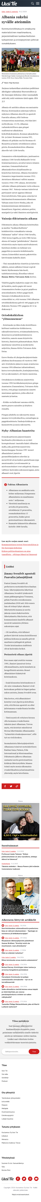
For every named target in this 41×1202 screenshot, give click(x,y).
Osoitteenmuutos (8, 1112)
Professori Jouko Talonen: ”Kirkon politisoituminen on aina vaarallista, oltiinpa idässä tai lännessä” (19, 856)
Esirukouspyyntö (8, 1115)
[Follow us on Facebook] (18, 1178)
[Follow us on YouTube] (36, 1178)
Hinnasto (5, 1139)
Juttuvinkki (5, 1101)
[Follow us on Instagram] (30, 1178)
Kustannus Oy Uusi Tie (10, 1132)
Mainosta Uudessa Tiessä (11, 1143)
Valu (3, 1167)
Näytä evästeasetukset (20, 1194)
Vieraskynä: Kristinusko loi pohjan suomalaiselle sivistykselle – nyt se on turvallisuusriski (17, 979)
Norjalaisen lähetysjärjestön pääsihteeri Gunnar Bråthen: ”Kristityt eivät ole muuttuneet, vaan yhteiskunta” (18, 943)
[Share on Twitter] (11, 786)
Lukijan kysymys (7, 1119)
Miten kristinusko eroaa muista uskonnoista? (20, 960)
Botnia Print (6, 1170)
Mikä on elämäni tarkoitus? (12, 953)
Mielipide (5, 1108)
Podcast (5, 1081)
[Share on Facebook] (5, 786)
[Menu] (37, 3)
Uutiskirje (5, 1077)
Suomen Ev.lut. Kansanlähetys (13, 1163)
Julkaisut (5, 1136)
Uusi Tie (5, 1071)
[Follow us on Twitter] (24, 1178)
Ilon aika (5, 1074)
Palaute (4, 1105)
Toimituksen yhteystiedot (11, 1098)
